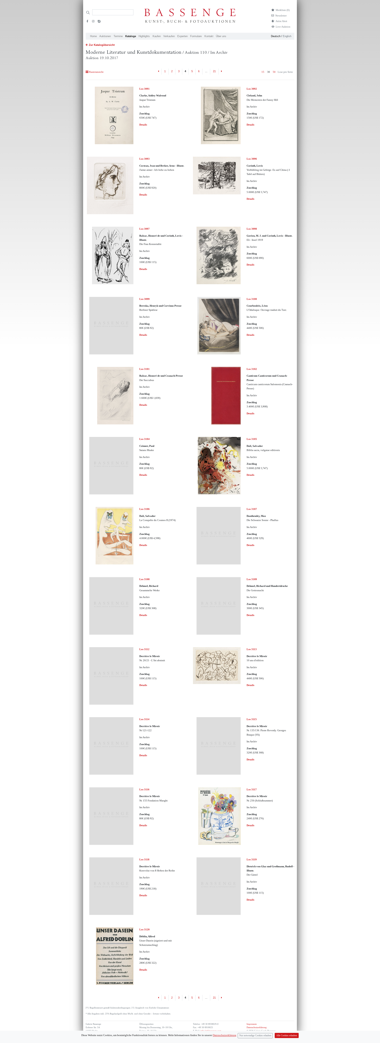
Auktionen (105, 36)
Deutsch (275, 36)
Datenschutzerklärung (257, 1027)
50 (274, 71)
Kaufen (157, 36)
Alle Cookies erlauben (286, 1035)
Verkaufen (169, 36)
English (287, 36)
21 (214, 71)
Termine (118, 36)
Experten (182, 36)
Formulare (196, 36)
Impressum (252, 1024)
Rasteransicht (96, 71)
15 (262, 71)
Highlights (144, 36)
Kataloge (130, 36)
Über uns (221, 36)
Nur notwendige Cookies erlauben (255, 1035)
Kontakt (208, 36)
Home (93, 36)
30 (268, 71)
